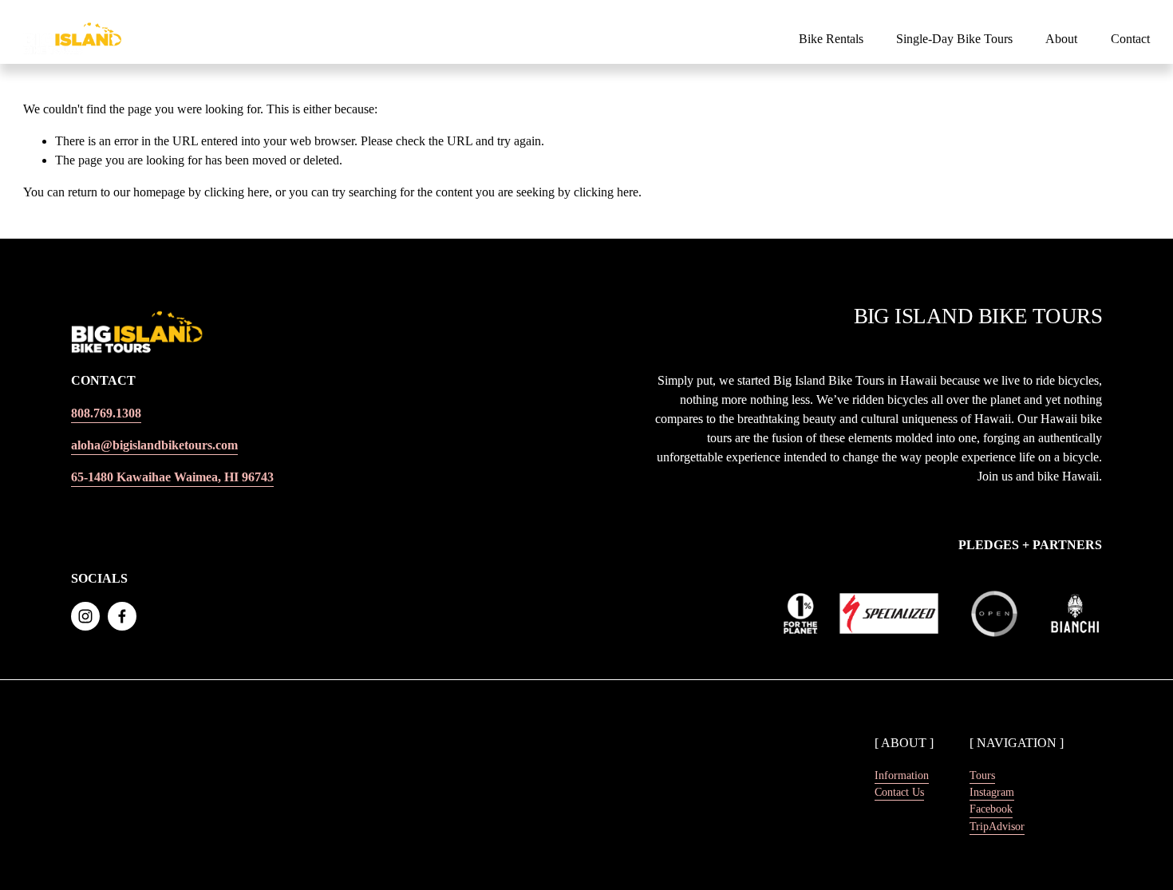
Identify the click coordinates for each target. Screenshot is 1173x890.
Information (902, 775)
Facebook (991, 808)
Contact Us (899, 791)
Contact (1130, 38)
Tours (982, 775)
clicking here (236, 192)
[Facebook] (122, 616)
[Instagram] (85, 616)
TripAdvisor (997, 826)
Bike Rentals (831, 38)
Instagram (992, 791)
